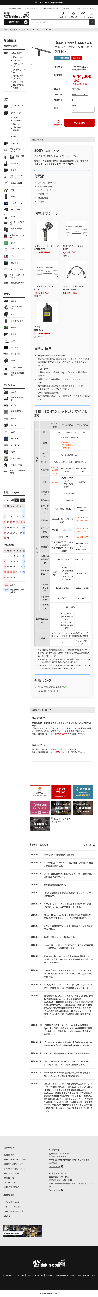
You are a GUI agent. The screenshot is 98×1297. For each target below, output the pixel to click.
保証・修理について (11, 1173)
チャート (14, 256)
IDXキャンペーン (19, 65)
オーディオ (15, 209)
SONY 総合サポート (47, 690)
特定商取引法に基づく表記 (65, 1275)
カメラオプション (17, 307)
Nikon (15, 136)
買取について (8, 1178)
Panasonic (17, 120)
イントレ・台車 (17, 269)
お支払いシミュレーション (84, 9)
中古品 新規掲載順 (17, 373)
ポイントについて (10, 1182)
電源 (13, 360)
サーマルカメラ (17, 143)
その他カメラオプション (17, 276)
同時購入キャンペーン (18, 77)
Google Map (54, 1166)
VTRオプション (17, 320)
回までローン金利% (49, 2)
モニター (14, 347)
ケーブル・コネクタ (18, 249)
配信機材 (14, 163)
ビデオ (13, 405)
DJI (14, 133)
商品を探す (14, 22)
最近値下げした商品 (18, 86)
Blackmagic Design (18, 128)
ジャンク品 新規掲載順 (17, 471)
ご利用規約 (20, 1275)
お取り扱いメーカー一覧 (50, 9)
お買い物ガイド (67, 9)
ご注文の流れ (8, 1155)
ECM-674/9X (67, 425)
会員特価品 (17, 60)
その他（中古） (17, 367)
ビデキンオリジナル (18, 106)
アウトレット (18, 81)
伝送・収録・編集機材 (17, 156)
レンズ (13, 170)
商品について (61, 733)
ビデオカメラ (16, 113)
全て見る (87, 844)
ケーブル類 (15, 458)
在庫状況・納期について (13, 1164)
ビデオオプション (17, 412)
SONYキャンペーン (19, 71)
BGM (13, 243)
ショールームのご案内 (32, 9)
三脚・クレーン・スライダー (16, 176)
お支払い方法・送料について (15, 1159)
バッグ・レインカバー (17, 223)
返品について (61, 752)
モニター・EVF (17, 203)
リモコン (14, 196)
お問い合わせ (7, 1275)
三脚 (13, 340)
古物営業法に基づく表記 (86, 1275)
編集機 (13, 327)
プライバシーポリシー (35, 1275)
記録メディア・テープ (17, 236)
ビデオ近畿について (15, 9)
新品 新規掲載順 (17, 282)
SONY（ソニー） (80, 94)
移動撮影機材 (16, 183)
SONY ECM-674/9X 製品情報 (51, 687)
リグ (13, 190)
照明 (13, 216)
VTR (13, 314)
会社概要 (49, 1275)
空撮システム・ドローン (17, 150)
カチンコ (14, 262)
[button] (31, 64)
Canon (16, 124)
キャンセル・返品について (14, 1168)
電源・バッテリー (17, 229)
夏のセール (17, 57)
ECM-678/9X (82, 425)
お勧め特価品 (16, 53)
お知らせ (7, 1216)
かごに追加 (79, 122)
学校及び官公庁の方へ (12, 1187)
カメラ (13, 301)
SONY (15, 117)
